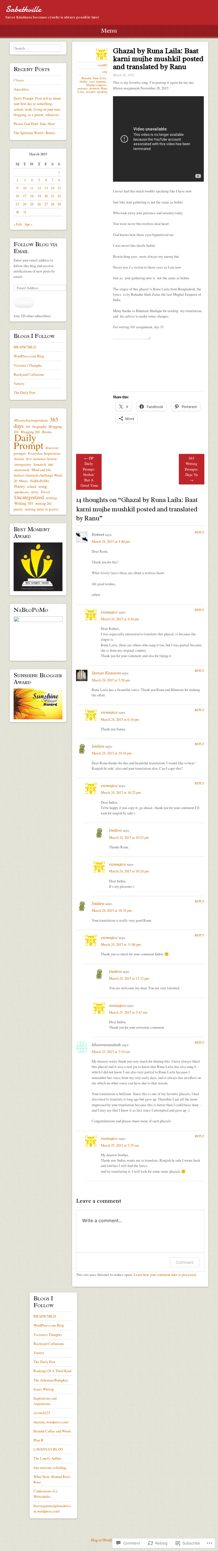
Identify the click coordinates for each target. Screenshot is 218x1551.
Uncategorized (29, 497)
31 (24, 211)
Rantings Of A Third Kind (52, 1370)
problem (94, 88)
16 (17, 195)
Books (47, 431)
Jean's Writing (43, 1389)
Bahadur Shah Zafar (93, 78)
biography (39, 426)
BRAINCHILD (25, 346)
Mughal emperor (96, 85)
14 (52, 187)
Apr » (28, 224)
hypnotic (101, 81)
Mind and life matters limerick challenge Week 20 (38, 475)
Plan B (38, 1440)
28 (52, 204)
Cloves (19, 80)
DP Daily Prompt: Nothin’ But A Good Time (89, 472)
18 (31, 195)
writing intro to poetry (42, 509)
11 (31, 187)
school (31, 486)
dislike (83, 81)
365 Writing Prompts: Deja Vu (191, 469)
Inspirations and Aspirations (44, 1401)
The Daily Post (24, 392)
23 (17, 204)
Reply (199, 532)
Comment (185, 1262)
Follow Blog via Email (35, 247)
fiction (19, 458)
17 (24, 195)
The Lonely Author (47, 1458)
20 (46, 195)
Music (23, 480)
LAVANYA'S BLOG (48, 1449)
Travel (45, 491)
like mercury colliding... (50, 1467)
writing (51, 497)
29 (59, 204)
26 (39, 204)
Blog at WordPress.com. (109, 1540)
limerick (39, 464)
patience (82, 88)
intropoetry (23, 464)
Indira (98, 746)
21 (52, 195)
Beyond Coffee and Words (52, 1431)
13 (46, 187)
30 (17, 211)
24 (24, 204)
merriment (22, 469)
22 (59, 195)
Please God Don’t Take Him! (34, 123)
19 (39, 195)
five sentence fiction (41, 458)
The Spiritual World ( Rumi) (34, 132)
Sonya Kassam (106, 673)
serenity (90, 92)
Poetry (19, 486)
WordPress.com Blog (29, 356)
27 (46, 204)
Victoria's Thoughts (28, 365)
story (35, 491)
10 (24, 187)
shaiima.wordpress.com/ (51, 1422)
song (104, 72)
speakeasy (21, 491)
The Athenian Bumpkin (50, 1380)
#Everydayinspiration (31, 420)
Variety (19, 383)
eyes (92, 81)
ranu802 (102, 65)
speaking (102, 92)
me (50, 464)
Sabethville (23, 9)
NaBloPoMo (39, 480)
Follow (24, 301)
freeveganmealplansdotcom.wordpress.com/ (52, 1508)
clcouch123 (41, 1412)
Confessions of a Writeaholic (45, 1493)
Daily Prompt (28, 441)
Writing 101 (23, 503)
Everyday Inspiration (44, 453)
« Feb (18, 224)
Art (28, 426)
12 (39, 187)
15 (59, 187)
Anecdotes (21, 89)
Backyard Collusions (29, 374)
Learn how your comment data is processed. (165, 1274)
